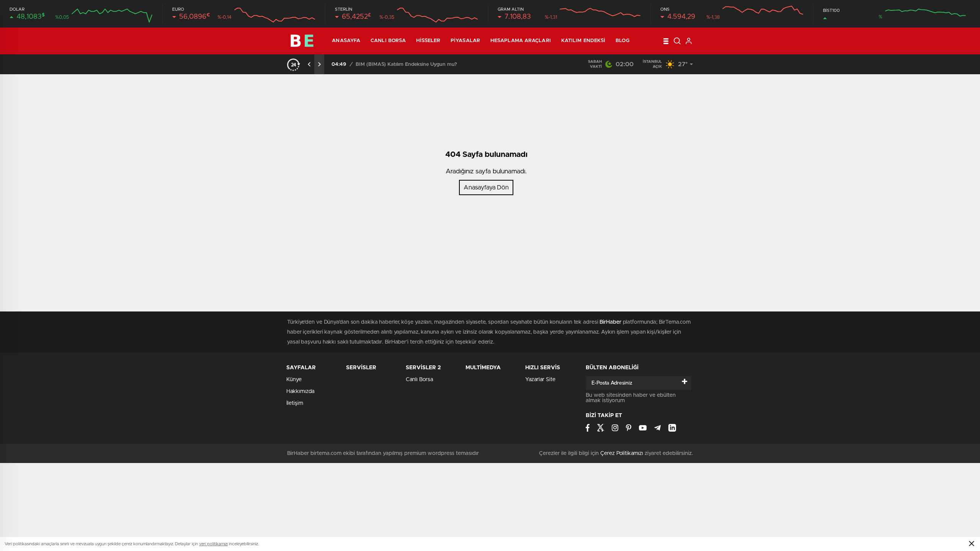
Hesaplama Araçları (520, 40)
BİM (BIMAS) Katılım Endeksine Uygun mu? (406, 64)
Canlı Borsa (388, 40)
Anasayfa (346, 40)
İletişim (294, 403)
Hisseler (428, 40)
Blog (622, 40)
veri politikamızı (213, 544)
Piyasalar (465, 40)
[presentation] (309, 64)
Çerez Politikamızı (621, 453)
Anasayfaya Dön (486, 187)
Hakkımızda (300, 391)
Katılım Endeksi (583, 40)
